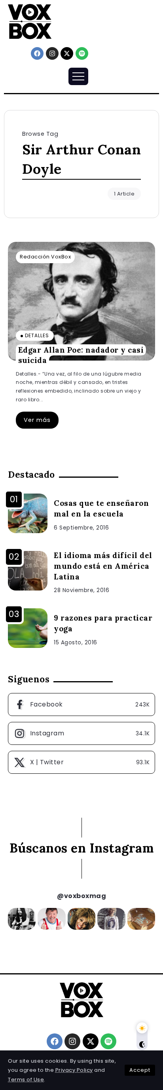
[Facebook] (37, 53)
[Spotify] (82, 53)
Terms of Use (26, 1079)
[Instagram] (52, 53)
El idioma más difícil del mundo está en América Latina (103, 566)
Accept (139, 1070)
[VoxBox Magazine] (29, 21)
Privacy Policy (74, 1070)
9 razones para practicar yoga (103, 623)
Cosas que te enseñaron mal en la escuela (101, 508)
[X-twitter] (67, 53)
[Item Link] (81, 301)
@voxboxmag (81, 895)
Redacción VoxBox (45, 256)
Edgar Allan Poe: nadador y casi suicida (81, 355)
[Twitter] (81, 762)
